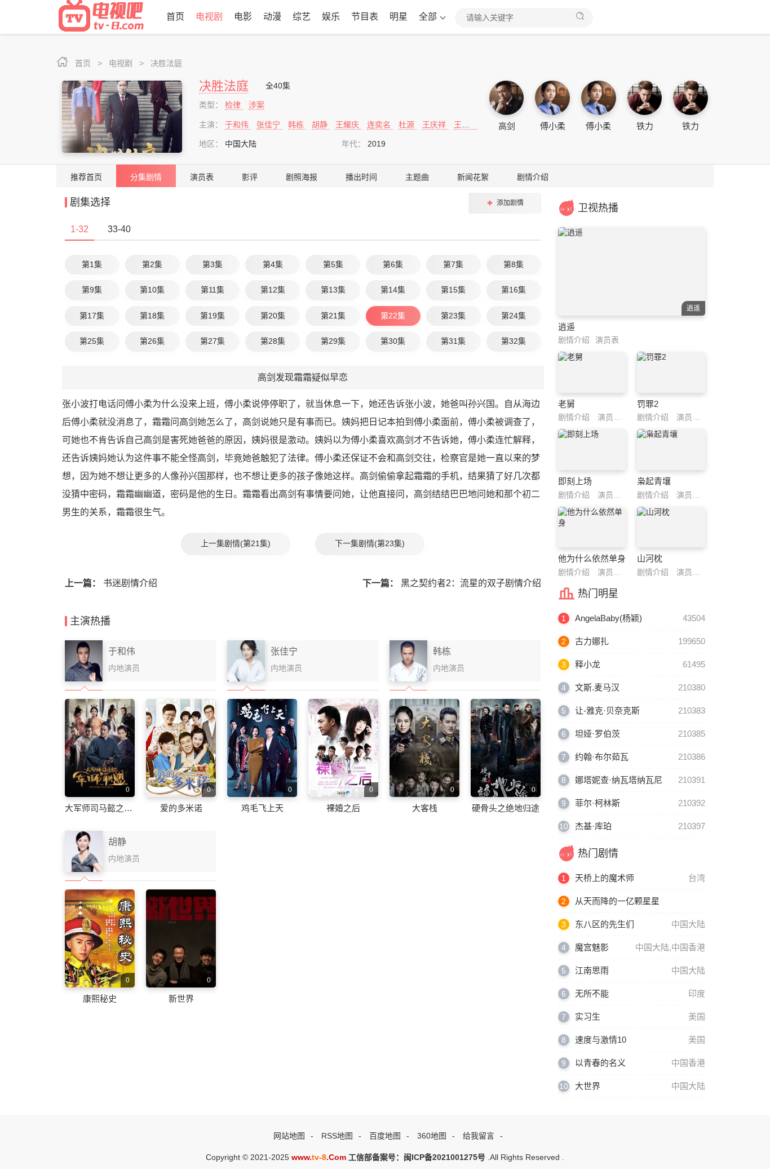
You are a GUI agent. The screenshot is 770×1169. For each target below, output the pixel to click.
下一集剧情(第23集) (370, 543)
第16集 (513, 289)
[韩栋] (408, 661)
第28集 (272, 341)
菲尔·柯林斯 (597, 803)
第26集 (152, 341)
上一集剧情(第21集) (236, 543)
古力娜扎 (592, 641)
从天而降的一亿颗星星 (617, 901)
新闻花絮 (473, 176)
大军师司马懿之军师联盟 (111, 808)
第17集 (91, 315)
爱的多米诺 (181, 808)
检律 (234, 104)
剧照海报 (301, 176)
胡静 (321, 124)
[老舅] (592, 372)
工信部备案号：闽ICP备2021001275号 (416, 1157)
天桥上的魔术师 (604, 878)
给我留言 (478, 1135)
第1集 (92, 264)
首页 (175, 16)
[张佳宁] (246, 661)
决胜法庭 (166, 63)
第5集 (333, 264)
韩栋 (297, 124)
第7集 (453, 264)
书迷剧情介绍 (111, 583)
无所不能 (592, 993)
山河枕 (649, 558)
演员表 (202, 176)
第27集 (212, 341)
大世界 (587, 1086)
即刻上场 (575, 481)
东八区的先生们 (604, 924)
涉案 (256, 104)
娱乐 (331, 16)
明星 (399, 16)
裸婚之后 (343, 808)
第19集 (212, 315)
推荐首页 (86, 176)
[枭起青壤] (671, 449)
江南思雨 (592, 970)
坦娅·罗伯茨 (597, 733)
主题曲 (417, 176)
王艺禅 (465, 124)
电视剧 (209, 16)
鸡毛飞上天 (262, 808)
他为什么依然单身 (592, 558)
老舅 (566, 404)
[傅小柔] (552, 98)
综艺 (302, 16)
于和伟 (238, 124)
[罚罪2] (671, 372)
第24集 (513, 315)
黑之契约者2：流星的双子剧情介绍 (451, 583)
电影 (243, 16)
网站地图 (289, 1135)
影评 (250, 176)
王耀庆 (348, 124)
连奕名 (380, 124)
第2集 (152, 264)
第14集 (392, 289)
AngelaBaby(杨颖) (608, 618)
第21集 (333, 315)
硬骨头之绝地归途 (505, 808)
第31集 (453, 341)
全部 (428, 16)
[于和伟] (84, 661)
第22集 (392, 315)
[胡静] (84, 852)
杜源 (408, 124)
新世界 (181, 998)
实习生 (587, 1016)
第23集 (453, 315)
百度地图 (385, 1135)
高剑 (506, 126)
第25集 (91, 341)
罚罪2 (647, 404)
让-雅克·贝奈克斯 (607, 710)
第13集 (333, 289)
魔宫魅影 (592, 947)
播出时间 (361, 176)
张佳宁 (269, 124)
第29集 (333, 341)
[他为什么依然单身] (592, 527)
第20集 (272, 315)
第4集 (273, 264)
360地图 (431, 1135)
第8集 (513, 264)
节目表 (364, 16)
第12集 (272, 289)
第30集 (392, 341)
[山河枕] (671, 527)
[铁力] (644, 98)
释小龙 (587, 664)
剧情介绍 (532, 176)
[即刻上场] (592, 449)
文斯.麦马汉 (597, 687)
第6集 (393, 264)
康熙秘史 (100, 998)
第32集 (513, 341)
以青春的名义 (600, 1063)
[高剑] (506, 98)
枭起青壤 (654, 481)
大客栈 (424, 808)
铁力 (644, 126)
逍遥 (566, 326)
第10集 (152, 289)
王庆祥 (435, 124)
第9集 (92, 289)
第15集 (453, 289)
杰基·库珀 (593, 826)
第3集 (212, 264)
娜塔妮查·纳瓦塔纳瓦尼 (618, 780)
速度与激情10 (600, 1039)
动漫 (272, 16)
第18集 (152, 315)
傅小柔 (552, 126)
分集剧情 (146, 176)
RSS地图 (337, 1135)
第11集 (212, 289)
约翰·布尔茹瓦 (602, 756)
